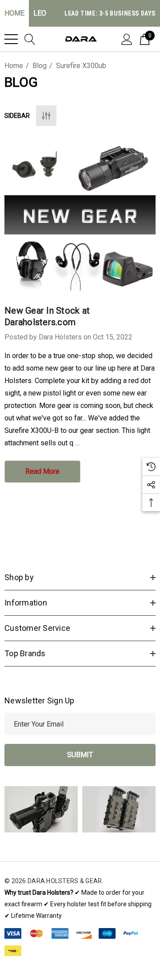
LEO (39, 13)
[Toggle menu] (11, 39)
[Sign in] (126, 38)
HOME (14, 13)
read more (42, 471)
